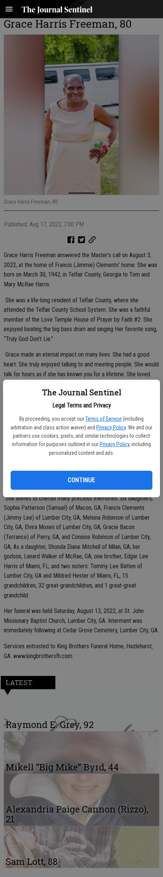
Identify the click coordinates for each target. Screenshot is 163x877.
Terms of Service (103, 419)
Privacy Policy (111, 427)
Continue (81, 480)
